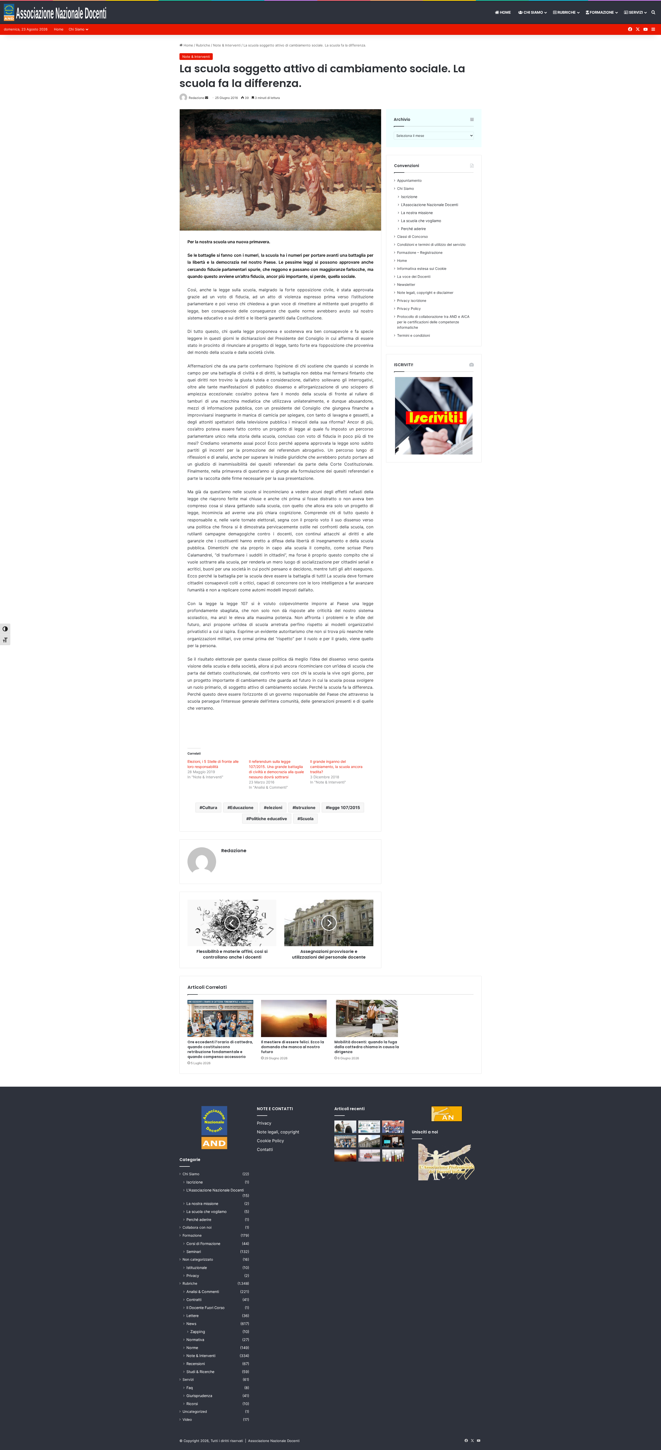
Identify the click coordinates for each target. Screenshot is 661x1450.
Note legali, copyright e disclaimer (425, 293)
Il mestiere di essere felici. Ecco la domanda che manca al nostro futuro (292, 1046)
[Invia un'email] (206, 98)
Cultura (209, 807)
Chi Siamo (533, 12)
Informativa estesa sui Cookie (421, 269)
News (191, 1323)
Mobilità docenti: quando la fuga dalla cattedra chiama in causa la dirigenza (366, 1046)
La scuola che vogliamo (421, 220)
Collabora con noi (197, 1227)
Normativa (195, 1339)
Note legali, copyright (278, 1131)
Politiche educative (268, 818)
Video (187, 1419)
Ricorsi (192, 1403)
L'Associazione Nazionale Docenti (215, 1190)
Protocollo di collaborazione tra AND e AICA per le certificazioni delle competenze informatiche (433, 322)
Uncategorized (195, 1411)
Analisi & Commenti (202, 1291)
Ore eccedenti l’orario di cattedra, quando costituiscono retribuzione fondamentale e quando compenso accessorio (220, 1049)
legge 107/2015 (344, 807)
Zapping (197, 1331)
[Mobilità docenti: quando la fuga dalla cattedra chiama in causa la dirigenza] (367, 1018)
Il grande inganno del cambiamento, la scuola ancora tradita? (336, 766)
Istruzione (305, 807)
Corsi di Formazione (203, 1243)
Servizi (635, 12)
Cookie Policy (270, 1140)
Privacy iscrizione (411, 301)
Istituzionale (196, 1267)
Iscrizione (409, 196)
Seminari (193, 1251)
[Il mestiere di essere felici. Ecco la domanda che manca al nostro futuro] (294, 1018)
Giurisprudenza (199, 1395)
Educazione (242, 807)
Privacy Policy (409, 309)
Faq (189, 1387)
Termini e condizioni (413, 335)
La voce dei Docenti (413, 277)
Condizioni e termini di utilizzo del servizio (431, 244)
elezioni (274, 807)
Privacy (192, 1275)
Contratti (193, 1299)
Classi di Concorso (412, 236)
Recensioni (195, 1363)
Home (505, 12)
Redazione (233, 850)
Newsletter (406, 285)
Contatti (265, 1149)
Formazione (601, 12)
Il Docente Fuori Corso (205, 1307)
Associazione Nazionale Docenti (274, 1441)
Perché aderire (413, 228)
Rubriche (566, 12)
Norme (192, 1347)
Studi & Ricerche (200, 1371)
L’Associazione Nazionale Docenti (429, 204)
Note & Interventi (227, 45)
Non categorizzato (198, 1259)
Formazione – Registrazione (420, 252)
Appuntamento (409, 180)
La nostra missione (417, 212)
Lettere (192, 1315)
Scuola (306, 818)
